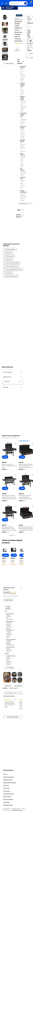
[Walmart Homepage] (6, 3)
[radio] (17, 50)
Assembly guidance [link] (11, 655)
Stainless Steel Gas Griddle (9, 782)
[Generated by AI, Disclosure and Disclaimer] (9, 669)
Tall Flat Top (6, 785)
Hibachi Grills (6, 802)
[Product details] (21, 372)
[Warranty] (20, 381)
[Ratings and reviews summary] (21, 588)
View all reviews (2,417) (12, 717)
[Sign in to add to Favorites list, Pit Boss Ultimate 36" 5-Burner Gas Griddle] (14, 549)
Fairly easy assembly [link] (11, 639)
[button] (19, 61)
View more (11, 535)
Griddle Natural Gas (7, 779)
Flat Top (5, 774)
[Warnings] (21, 387)
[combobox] (18, 3)
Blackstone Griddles (8, 799)
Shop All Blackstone (8, 805)
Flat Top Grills (6, 791)
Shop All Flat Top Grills (8, 793)
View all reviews (8, 600)
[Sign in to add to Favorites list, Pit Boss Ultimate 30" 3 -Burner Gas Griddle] (5, 549)
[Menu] (2, 3)
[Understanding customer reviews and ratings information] (18, 596)
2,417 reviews (13, 593)
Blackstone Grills (7, 796)
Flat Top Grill (6, 788)
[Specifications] (21, 377)
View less (12, 667)
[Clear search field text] (23, 3)
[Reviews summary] (24, 43)
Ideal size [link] (8, 628)
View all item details (23, 203)
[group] (21, 43)
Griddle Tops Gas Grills (8, 777)
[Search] (25, 3)
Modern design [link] (9, 621)
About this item (7, 367)
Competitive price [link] (10, 647)
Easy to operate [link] (10, 613)
